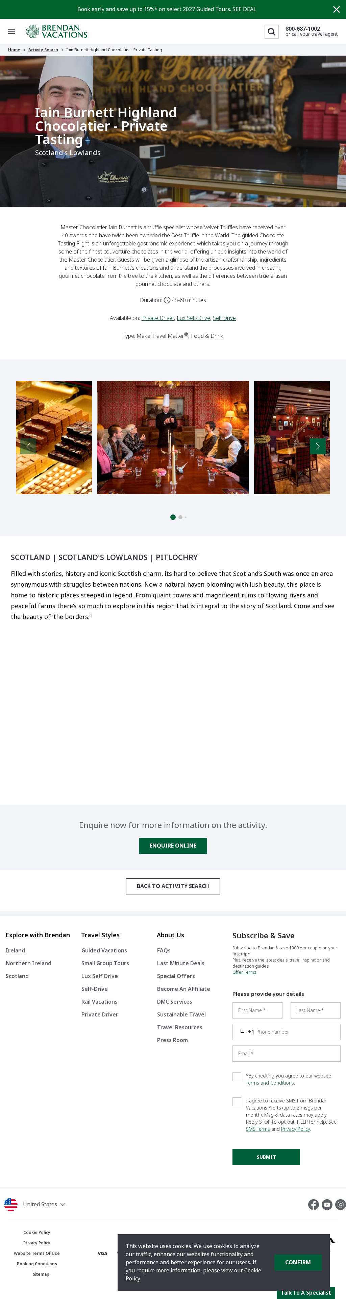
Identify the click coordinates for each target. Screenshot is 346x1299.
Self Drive (224, 318)
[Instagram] (340, 1204)
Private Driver (157, 318)
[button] (57, 1204)
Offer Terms (244, 972)
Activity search (43, 50)
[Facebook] (315, 1204)
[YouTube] (328, 1204)
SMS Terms (258, 1129)
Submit (266, 1157)
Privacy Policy (295, 1129)
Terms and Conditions (270, 1083)
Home (14, 50)
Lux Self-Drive (193, 318)
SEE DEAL (244, 9)
